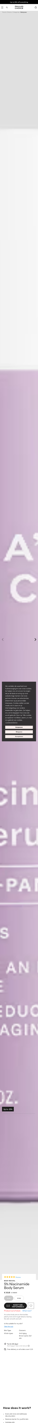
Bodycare (24, 12)
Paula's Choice (7, 12)
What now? (27, 1310)
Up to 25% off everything (19, 2)
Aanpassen (19, 727)
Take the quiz (8, 1326)
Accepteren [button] (19, 736)
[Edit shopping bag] (36, 7)
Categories (16, 12)
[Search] (7, 7)
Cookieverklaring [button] (11, 722)
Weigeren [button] (19, 732)
